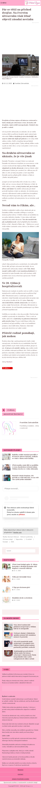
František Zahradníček (29, 422)
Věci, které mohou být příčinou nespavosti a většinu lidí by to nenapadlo (25, 627)
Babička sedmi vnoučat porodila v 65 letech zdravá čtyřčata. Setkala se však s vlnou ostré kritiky (25, 456)
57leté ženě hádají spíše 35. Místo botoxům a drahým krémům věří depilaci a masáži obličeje (24, 566)
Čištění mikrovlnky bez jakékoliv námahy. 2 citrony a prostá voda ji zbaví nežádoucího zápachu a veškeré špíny (19, 709)
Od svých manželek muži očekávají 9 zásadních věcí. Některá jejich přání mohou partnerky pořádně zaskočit (24, 644)
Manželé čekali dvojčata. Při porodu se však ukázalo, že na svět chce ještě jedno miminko (25, 477)
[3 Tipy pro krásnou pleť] (6, 589)
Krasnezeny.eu (33, 676)
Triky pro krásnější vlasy (21, 577)
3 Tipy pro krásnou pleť (21, 587)
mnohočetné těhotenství (13, 414)
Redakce (20, 770)
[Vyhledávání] (20, 551)
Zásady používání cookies (20, 779)
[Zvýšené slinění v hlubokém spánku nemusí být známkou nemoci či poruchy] (8, 635)
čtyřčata (10, 410)
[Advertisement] (20, 38)
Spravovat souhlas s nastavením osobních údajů (20, 782)
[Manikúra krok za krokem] (6, 600)
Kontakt (20, 774)
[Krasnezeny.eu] (32, 3)
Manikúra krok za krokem (22, 598)
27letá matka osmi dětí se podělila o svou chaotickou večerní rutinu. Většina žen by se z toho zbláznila (25, 467)
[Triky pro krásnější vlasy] (6, 579)
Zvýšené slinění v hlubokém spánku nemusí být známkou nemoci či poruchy (25, 635)
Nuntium (9, 362)
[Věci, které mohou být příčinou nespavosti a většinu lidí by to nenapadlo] (8, 627)
